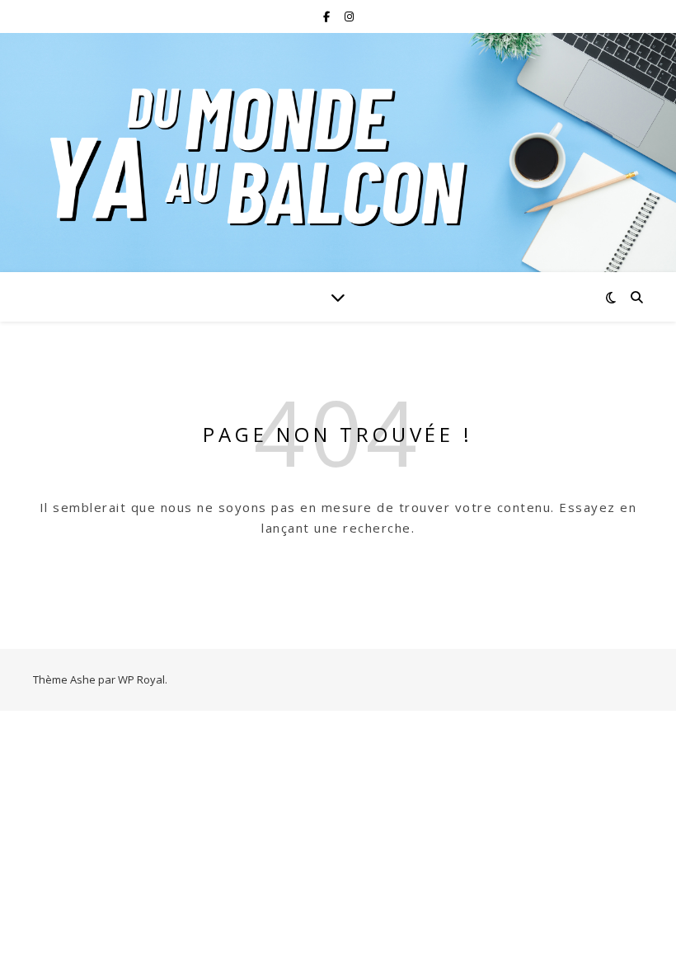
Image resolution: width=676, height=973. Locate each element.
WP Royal (141, 679)
